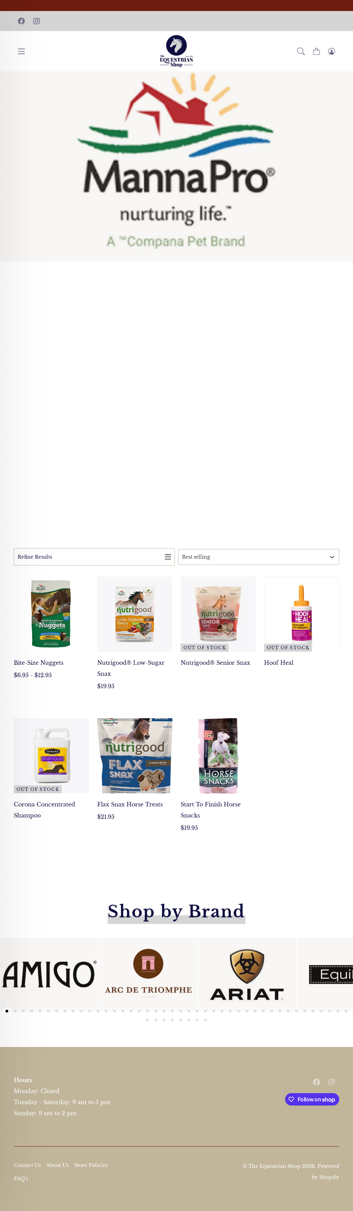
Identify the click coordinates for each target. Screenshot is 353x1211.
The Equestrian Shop (275, 1166)
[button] (301, 51)
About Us (57, 1165)
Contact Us (27, 1165)
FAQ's (21, 1179)
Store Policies (91, 1165)
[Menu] (21, 51)
